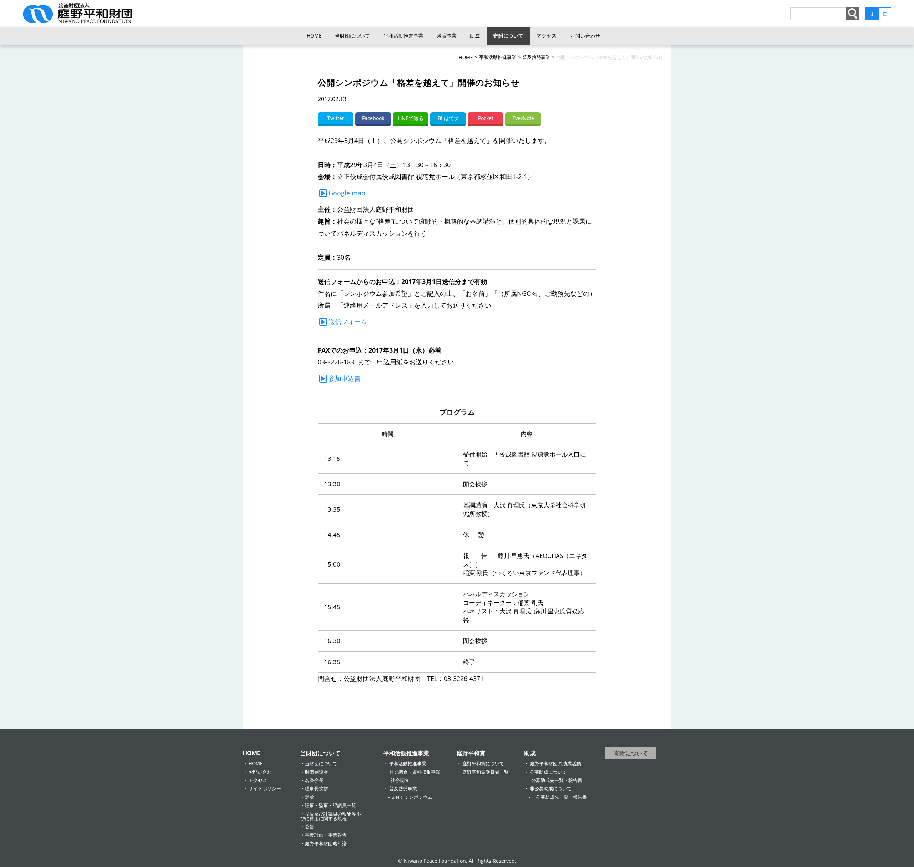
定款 (309, 797)
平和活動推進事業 (403, 35)
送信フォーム (347, 321)
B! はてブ (448, 118)
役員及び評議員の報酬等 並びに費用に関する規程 (331, 816)
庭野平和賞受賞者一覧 (485, 772)
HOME (314, 35)
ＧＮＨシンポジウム (411, 797)
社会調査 (400, 780)
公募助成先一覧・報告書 (556, 780)
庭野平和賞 (471, 753)
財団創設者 (316, 772)
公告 (309, 826)
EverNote (523, 118)
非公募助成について (551, 788)
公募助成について (548, 772)
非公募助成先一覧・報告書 (559, 797)
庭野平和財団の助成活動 (555, 763)
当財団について (352, 35)
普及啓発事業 (403, 788)
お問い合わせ (585, 35)
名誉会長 (314, 780)
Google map (346, 193)
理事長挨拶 (316, 788)
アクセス (547, 35)
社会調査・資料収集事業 (414, 772)
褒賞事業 (447, 35)
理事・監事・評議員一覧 (330, 805)
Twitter (335, 118)
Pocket (485, 118)
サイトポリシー (264, 788)
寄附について (508, 35)
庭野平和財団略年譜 (326, 843)
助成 (475, 35)
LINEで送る (410, 118)
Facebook (373, 118)
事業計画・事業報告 (326, 835)
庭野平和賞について (483, 763)
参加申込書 (344, 378)
